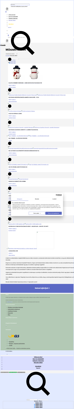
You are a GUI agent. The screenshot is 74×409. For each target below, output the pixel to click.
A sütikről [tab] (54, 198)
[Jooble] (10, 345)
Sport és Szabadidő (13, 16)
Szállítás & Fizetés (12, 311)
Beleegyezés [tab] (19, 198)
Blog (9, 314)
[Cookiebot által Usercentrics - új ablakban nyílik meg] (57, 195)
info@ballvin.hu (9, 301)
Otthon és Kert (12, 14)
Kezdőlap (8, 55)
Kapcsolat (10, 313)
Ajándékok (11, 24)
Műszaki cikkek (12, 20)
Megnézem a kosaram (5, 372)
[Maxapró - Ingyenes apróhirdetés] (16, 343)
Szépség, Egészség (13, 18)
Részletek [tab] (37, 198)
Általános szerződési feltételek (15, 307)
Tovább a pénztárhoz (13, 372)
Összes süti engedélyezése (53, 213)
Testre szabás (36, 213)
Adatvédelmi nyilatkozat (14, 309)
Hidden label (13, 61)
